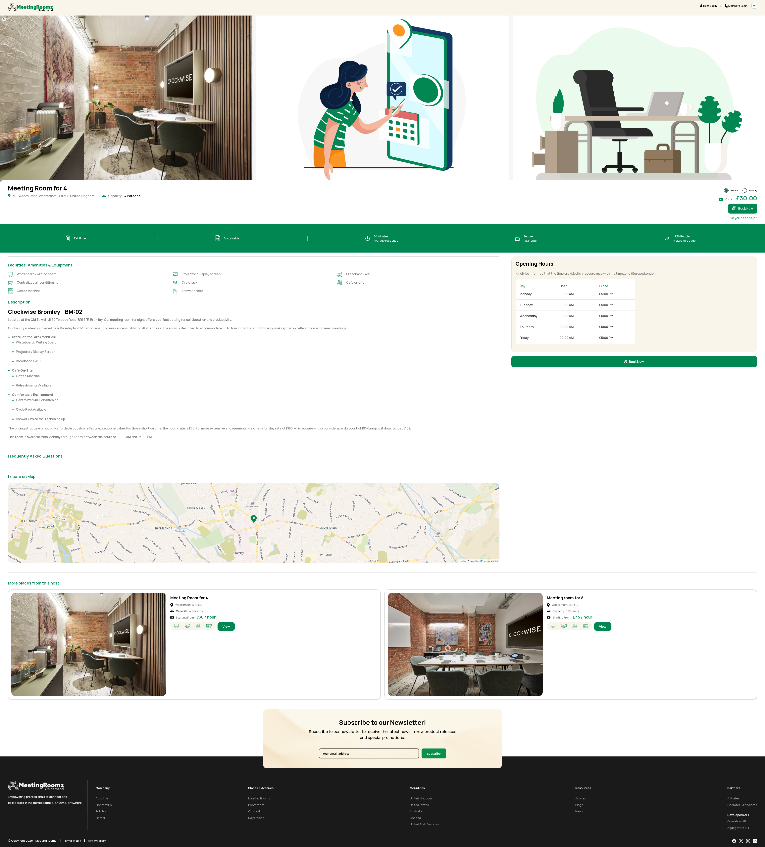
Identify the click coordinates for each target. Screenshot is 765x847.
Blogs (579, 805)
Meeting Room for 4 (189, 597)
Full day (753, 190)
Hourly (734, 190)
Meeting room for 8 (565, 597)
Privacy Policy (96, 841)
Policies (101, 811)
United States (419, 805)
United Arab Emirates (424, 824)
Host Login (710, 6)
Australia (416, 811)
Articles (580, 798)
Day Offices (256, 818)
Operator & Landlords (742, 805)
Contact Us (104, 805)
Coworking (255, 811)
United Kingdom (421, 798)
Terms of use (72, 841)
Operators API (736, 821)
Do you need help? (743, 218)
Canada (415, 818)
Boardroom (256, 805)
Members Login (737, 6)
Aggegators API (738, 828)
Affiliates (733, 798)
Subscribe (433, 753)
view (226, 626)
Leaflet (462, 560)
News (579, 811)
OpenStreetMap (477, 560)
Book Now (745, 208)
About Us (102, 798)
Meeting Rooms (259, 798)
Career (100, 818)
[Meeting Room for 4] (254, 519)
